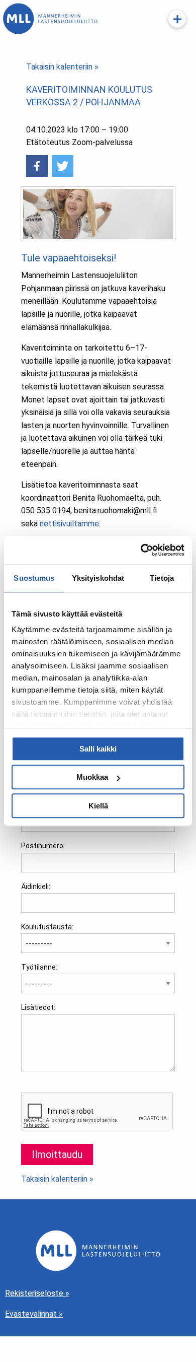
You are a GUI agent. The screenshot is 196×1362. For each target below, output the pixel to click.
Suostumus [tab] (34, 578)
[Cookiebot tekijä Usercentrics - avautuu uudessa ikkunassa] (140, 550)
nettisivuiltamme (69, 523)
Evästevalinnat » (34, 1314)
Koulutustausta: (47, 927)
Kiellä (98, 805)
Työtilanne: (39, 967)
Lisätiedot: (38, 1007)
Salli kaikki (98, 748)
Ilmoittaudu (57, 1154)
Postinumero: (43, 846)
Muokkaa (92, 777)
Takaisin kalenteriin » (62, 67)
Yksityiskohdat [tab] (98, 578)
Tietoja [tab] (162, 578)
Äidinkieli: (35, 886)
